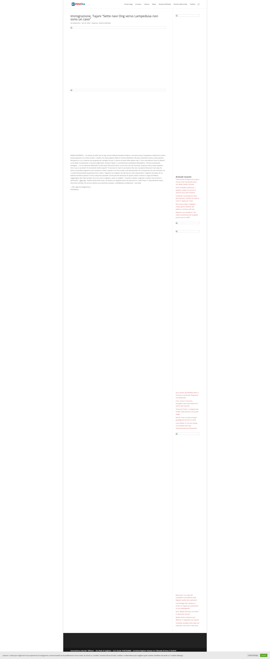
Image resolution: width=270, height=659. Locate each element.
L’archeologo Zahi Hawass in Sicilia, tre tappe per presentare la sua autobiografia (187, 605)
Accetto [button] (263, 655)
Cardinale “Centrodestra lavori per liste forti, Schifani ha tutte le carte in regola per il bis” (187, 198)
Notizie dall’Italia (165, 4)
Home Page (128, 4)
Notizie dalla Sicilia (180, 4)
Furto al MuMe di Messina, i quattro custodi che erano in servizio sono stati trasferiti (186, 190)
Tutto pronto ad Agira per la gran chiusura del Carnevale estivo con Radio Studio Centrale (187, 181)
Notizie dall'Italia (105, 23)
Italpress (95, 23)
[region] (188, 224)
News (154, 4)
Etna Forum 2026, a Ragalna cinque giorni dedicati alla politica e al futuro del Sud (185, 206)
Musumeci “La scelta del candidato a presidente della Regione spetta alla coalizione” (186, 597)
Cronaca (138, 4)
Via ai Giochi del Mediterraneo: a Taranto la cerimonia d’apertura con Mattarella (187, 395)
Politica (192, 4)
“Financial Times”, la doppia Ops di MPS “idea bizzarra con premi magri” (187, 411)
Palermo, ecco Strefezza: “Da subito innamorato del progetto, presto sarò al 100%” (187, 214)
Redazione (76, 23)
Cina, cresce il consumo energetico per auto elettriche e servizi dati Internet (187, 403)
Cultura (146, 4)
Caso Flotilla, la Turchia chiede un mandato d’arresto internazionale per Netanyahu (186, 425)
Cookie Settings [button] (253, 655)
